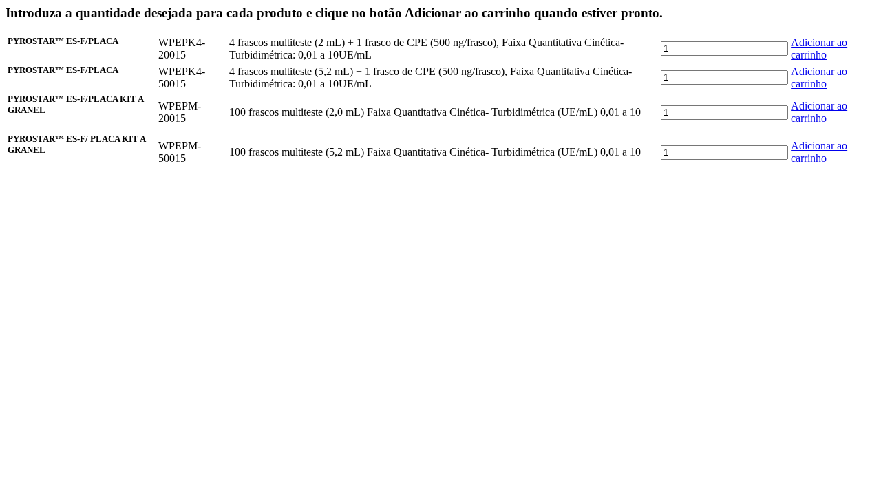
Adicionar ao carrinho (819, 49)
